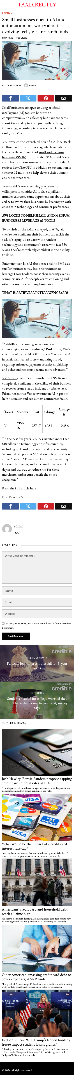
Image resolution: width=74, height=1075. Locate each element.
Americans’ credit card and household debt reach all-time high (35, 911)
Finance (7, 12)
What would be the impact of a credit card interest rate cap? (34, 846)
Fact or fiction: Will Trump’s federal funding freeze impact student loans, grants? (36, 1042)
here (33, 488)
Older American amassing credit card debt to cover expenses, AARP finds (36, 977)
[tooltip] (10, 98)
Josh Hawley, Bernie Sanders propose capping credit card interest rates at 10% (37, 781)
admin (32, 85)
